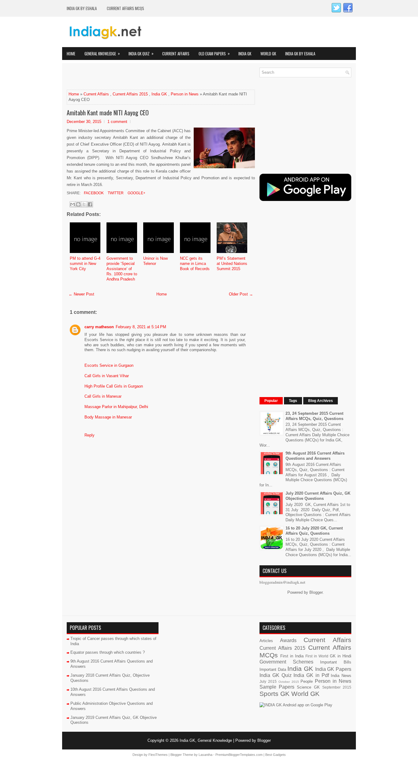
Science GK (308, 687)
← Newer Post (81, 294)
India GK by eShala (82, 8)
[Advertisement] (138, 77)
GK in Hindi (340, 656)
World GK (268, 53)
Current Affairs (175, 53)
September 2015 (336, 687)
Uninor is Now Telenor (155, 261)
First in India (292, 656)
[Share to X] (84, 204)
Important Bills (335, 662)
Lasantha (205, 754)
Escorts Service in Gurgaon (108, 365)
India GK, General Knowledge (206, 740)
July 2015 (268, 681)
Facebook (93, 193)
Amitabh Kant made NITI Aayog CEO (108, 112)
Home (71, 53)
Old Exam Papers (214, 53)
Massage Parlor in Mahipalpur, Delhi (116, 406)
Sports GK (274, 693)
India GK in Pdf (311, 675)
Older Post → (241, 294)
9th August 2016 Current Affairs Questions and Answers (315, 456)
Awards (288, 640)
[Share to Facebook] (90, 204)
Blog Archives (320, 401)
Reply (89, 435)
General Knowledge (102, 53)
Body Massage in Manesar (108, 417)
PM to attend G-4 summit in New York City (85, 263)
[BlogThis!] (78, 204)
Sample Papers (276, 687)
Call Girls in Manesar (102, 396)
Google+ (136, 193)
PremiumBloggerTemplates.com (239, 754)
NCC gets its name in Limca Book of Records (195, 263)
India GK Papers (333, 669)
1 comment (117, 121)
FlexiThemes (158, 754)
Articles (266, 640)
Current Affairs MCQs (125, 8)
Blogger (316, 592)
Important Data (272, 669)
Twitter (115, 193)
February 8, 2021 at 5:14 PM (141, 327)
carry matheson (99, 327)
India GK (244, 53)
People (306, 681)
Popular (271, 401)
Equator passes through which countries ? (107, 652)
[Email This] (72, 204)
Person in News (185, 94)
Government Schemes (286, 661)
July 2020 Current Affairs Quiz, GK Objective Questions (318, 496)
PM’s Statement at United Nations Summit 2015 (232, 263)
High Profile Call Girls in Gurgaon (113, 386)
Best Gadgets (275, 754)
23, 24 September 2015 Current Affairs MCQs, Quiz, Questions (314, 416)
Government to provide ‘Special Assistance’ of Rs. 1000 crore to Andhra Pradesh (121, 268)
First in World (316, 656)
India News (341, 675)
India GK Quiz (141, 53)
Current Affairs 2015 (130, 94)
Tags (293, 401)
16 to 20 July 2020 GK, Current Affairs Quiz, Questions (314, 531)
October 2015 (288, 681)
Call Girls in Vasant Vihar (106, 376)
